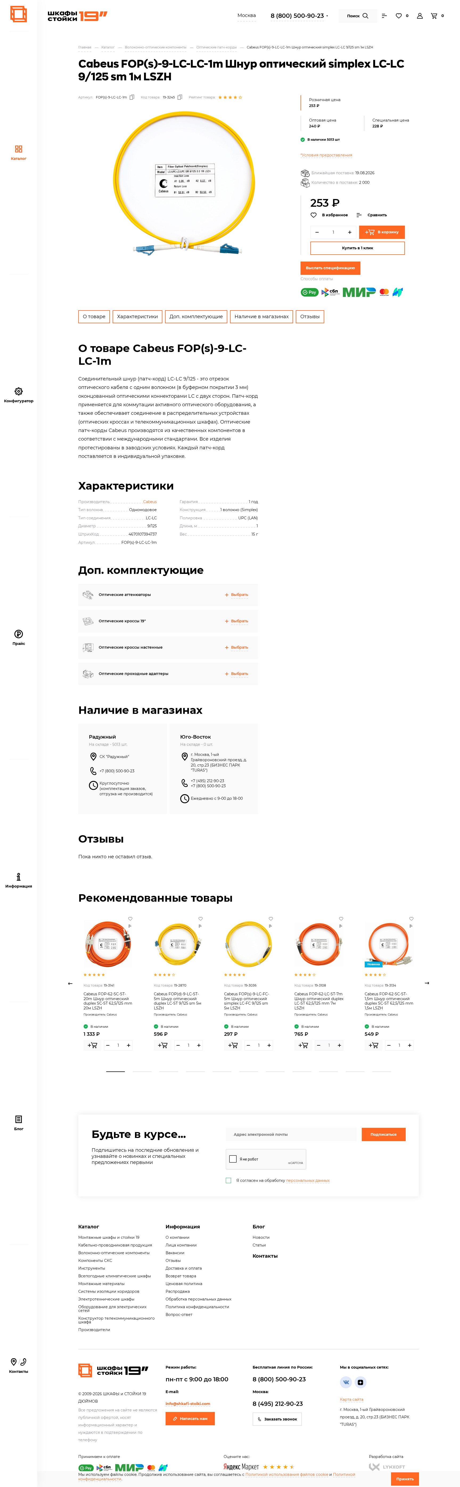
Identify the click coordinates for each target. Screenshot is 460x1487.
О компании (178, 1237)
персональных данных (308, 1180)
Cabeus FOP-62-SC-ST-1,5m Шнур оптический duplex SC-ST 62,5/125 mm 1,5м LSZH (389, 1001)
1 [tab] (115, 1071)
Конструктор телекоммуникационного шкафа (116, 1320)
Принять (405, 1479)
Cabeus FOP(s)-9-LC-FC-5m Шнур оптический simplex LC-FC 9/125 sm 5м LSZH (246, 1001)
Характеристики (137, 317)
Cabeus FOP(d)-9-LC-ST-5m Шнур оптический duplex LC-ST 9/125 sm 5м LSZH (177, 1001)
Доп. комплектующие (196, 317)
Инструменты (91, 1268)
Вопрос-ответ (179, 1314)
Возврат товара (181, 1276)
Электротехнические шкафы (106, 1299)
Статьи (259, 1245)
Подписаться (384, 1134)
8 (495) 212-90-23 (278, 1403)
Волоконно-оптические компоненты (114, 1252)
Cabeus (150, 501)
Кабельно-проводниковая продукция (115, 1245)
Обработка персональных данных (198, 1299)
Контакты (18, 1366)
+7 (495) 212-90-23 (207, 780)
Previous (70, 983)
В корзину (388, 232)
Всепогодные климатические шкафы (114, 1276)
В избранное (335, 215)
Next (427, 983)
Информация (183, 1227)
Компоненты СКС (95, 1260)
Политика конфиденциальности (197, 1306)
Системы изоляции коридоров (108, 1291)
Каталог (18, 158)
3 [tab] (168, 1071)
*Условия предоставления (326, 155)
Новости (261, 1237)
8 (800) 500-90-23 (297, 15)
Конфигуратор (19, 401)
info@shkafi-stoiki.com (188, 1403)
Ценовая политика (184, 1283)
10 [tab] (355, 1071)
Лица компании (181, 1245)
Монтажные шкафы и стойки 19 (108, 1237)
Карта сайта (351, 1399)
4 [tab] (195, 1071)
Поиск (353, 16)
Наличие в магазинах (262, 317)
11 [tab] (381, 1071)
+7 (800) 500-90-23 (117, 771)
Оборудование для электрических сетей (112, 1308)
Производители (94, 1329)
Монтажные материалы (101, 1283)
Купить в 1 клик (357, 248)
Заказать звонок (280, 1419)
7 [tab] (275, 1071)
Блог (18, 1128)
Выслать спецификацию (330, 268)
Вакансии (175, 1252)
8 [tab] (302, 1071)
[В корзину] (92, 1045)
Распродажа (178, 1291)
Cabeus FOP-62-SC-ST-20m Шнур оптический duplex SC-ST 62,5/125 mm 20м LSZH (108, 1001)
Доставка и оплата (184, 1268)
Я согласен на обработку (283, 1180)
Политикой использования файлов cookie (286, 1474)
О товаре (94, 317)
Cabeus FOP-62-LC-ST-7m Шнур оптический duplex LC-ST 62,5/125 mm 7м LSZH (318, 1001)
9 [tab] (328, 1071)
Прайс (19, 643)
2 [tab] (142, 1071)
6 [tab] (248, 1071)
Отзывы (310, 317)
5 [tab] (222, 1071)
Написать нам (193, 1418)
